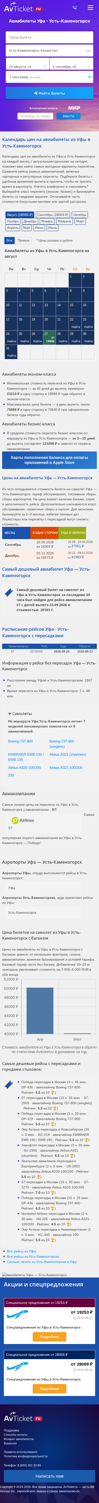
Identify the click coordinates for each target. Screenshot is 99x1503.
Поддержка (11, 1430)
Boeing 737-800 (20, 741)
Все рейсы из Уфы (21, 1251)
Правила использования (20, 1452)
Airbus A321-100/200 (66, 768)
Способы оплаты (15, 1434)
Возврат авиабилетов (19, 1439)
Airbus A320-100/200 (24, 768)
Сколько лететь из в (42, 1262)
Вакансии (10, 1443)
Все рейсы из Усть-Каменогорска (33, 1256)
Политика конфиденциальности (26, 1456)
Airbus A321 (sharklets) (68, 754)
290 (11, 775)
